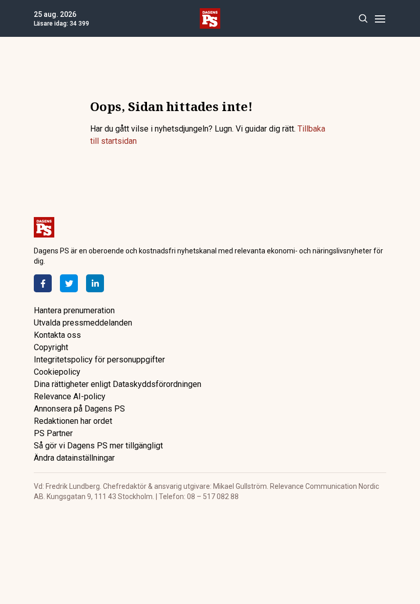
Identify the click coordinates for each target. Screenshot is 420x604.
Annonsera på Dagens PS (79, 409)
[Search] (362, 18)
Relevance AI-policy (70, 396)
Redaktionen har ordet (73, 421)
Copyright (51, 347)
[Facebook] (43, 283)
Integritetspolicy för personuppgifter (99, 359)
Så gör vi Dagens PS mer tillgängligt (98, 445)
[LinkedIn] (95, 283)
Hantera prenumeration (74, 310)
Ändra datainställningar (74, 458)
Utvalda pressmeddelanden (83, 323)
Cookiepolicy (57, 372)
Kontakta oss (57, 335)
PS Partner (53, 433)
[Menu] (379, 18)
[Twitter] (69, 283)
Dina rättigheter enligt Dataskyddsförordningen (117, 384)
